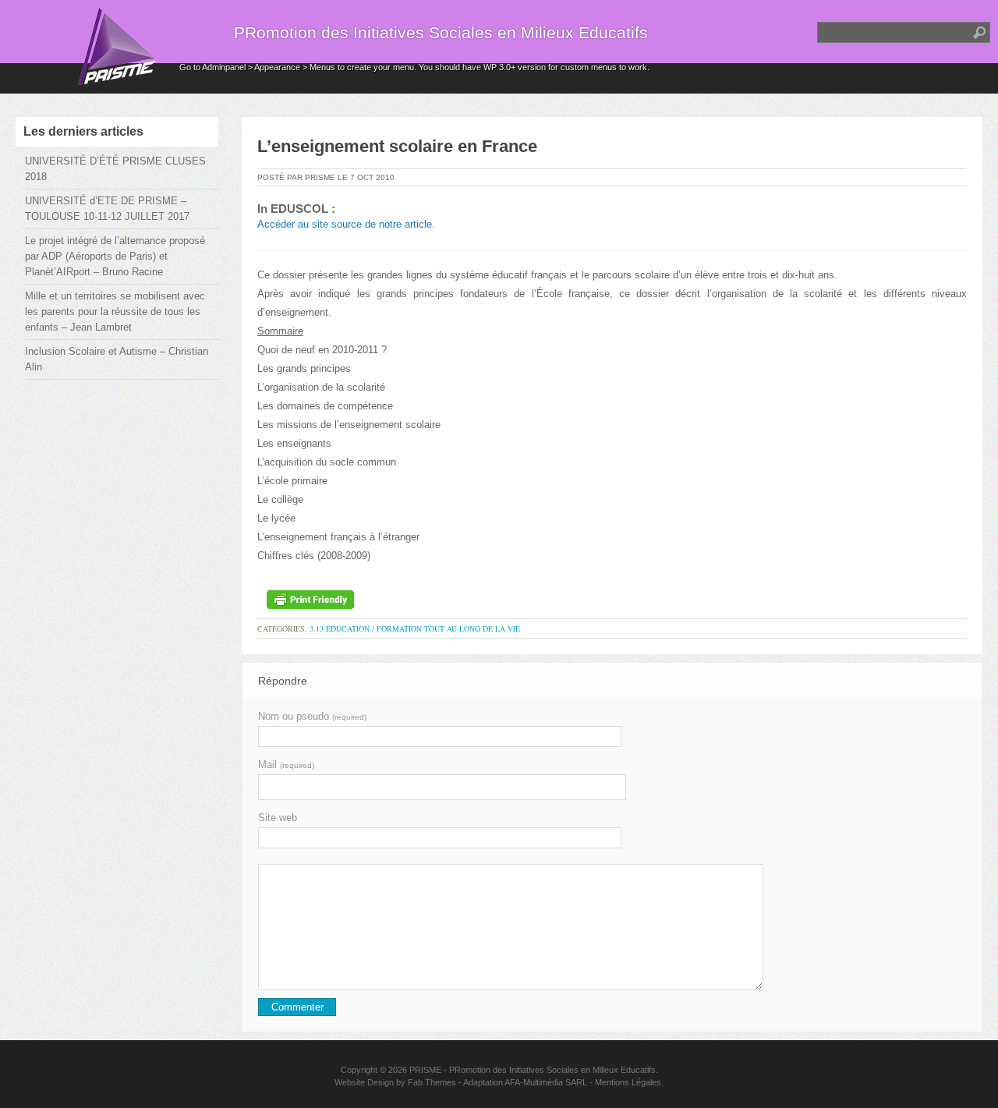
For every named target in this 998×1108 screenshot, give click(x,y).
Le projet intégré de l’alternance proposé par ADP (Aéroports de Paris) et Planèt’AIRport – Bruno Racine (115, 256)
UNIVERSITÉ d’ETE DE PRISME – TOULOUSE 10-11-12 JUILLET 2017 (107, 208)
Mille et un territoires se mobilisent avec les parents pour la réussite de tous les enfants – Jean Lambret (115, 311)
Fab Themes (432, 1082)
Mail (286, 764)
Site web (277, 817)
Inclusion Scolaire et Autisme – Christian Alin (116, 359)
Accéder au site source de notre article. (346, 224)
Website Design (364, 1082)
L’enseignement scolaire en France (397, 146)
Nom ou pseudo (312, 716)
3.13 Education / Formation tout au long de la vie (415, 628)
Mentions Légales (628, 1082)
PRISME (425, 1069)
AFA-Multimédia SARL (545, 1082)
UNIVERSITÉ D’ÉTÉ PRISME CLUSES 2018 (115, 168)
